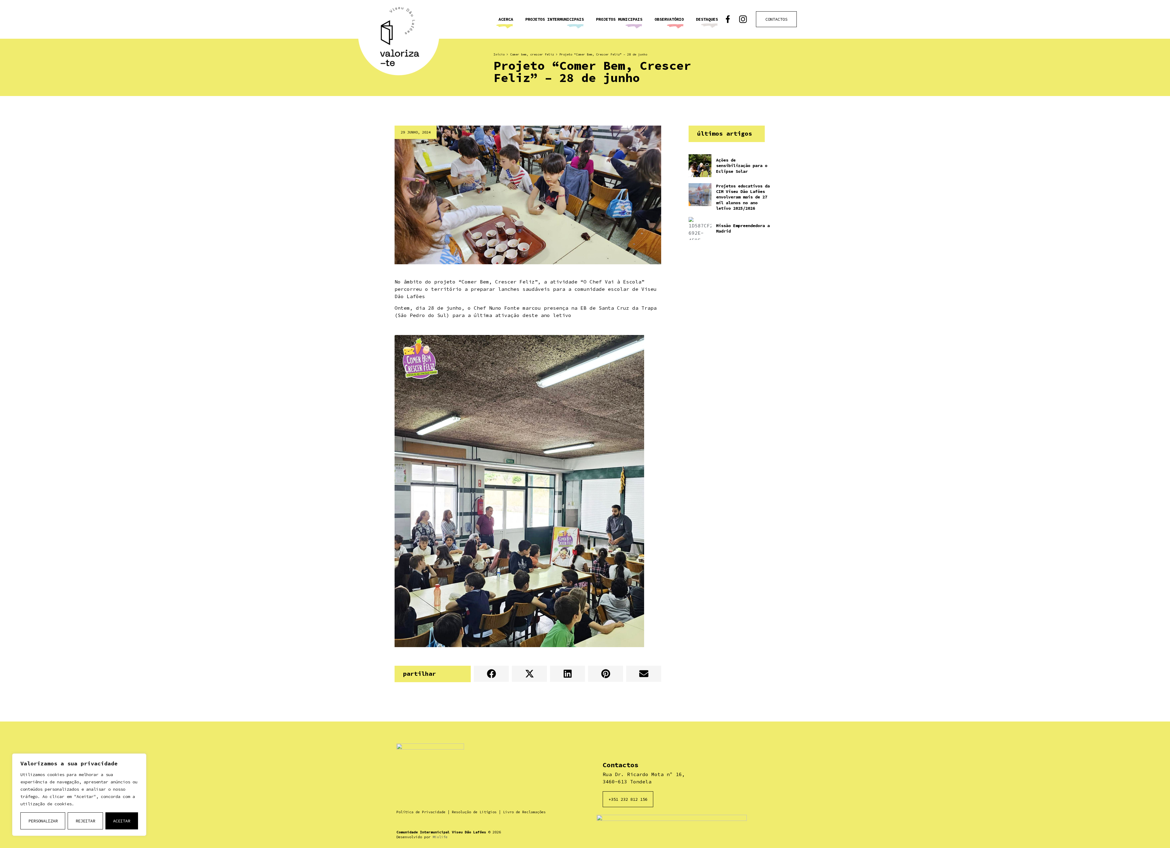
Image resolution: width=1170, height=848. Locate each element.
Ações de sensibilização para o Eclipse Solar (741, 165)
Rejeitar (85, 821)
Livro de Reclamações (524, 812)
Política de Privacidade (420, 812)
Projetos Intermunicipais (554, 19)
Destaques (707, 19)
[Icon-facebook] (728, 19)
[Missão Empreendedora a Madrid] (700, 228)
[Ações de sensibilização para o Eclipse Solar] (700, 165)
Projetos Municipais (619, 19)
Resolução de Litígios (474, 812)
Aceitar (121, 821)
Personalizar (43, 821)
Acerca (505, 19)
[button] (491, 674)
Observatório (669, 19)
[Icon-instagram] (743, 19)
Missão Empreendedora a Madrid (743, 228)
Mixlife (440, 837)
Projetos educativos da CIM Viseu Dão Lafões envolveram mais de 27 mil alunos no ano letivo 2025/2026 (743, 197)
